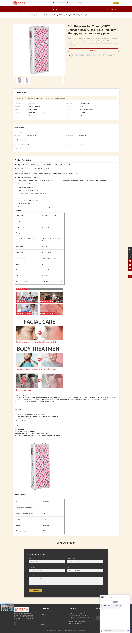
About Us (37, 9)
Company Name (71, 558)
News (74, 9)
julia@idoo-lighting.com (78, 3)
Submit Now (35, 590)
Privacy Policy (44, 622)
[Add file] (102, 630)
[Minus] (128, 597)
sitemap (43, 624)
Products (22, 9)
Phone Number (32, 567)
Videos (30, 9)
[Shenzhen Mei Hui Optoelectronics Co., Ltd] (19, 3)
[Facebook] (15, 623)
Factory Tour (46, 9)
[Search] (107, 9)
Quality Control (57, 9)
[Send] (128, 630)
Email (68, 567)
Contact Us (67, 9)
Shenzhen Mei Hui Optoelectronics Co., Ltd (66, 630)
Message (31, 575)
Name (30, 558)
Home (15, 9)
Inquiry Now (93, 50)
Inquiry (116, 3)
